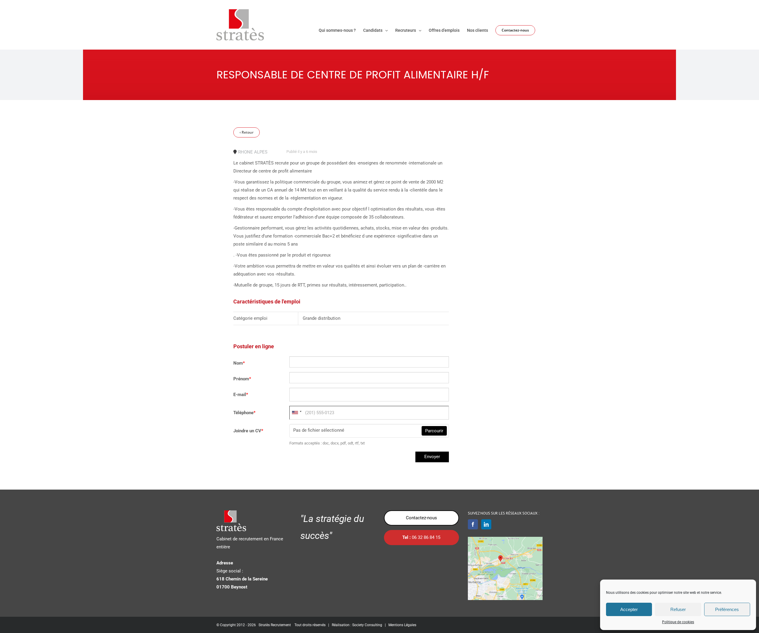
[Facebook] (473, 524)
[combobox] (296, 412)
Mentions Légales (402, 625)
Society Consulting (367, 625)
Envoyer (432, 456)
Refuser (678, 609)
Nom (239, 363)
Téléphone (244, 412)
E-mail (240, 394)
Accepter (629, 609)
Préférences (727, 609)
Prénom (242, 379)
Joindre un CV (248, 430)
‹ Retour (246, 132)
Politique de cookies (678, 622)
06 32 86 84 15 (421, 537)
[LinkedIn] (486, 524)
